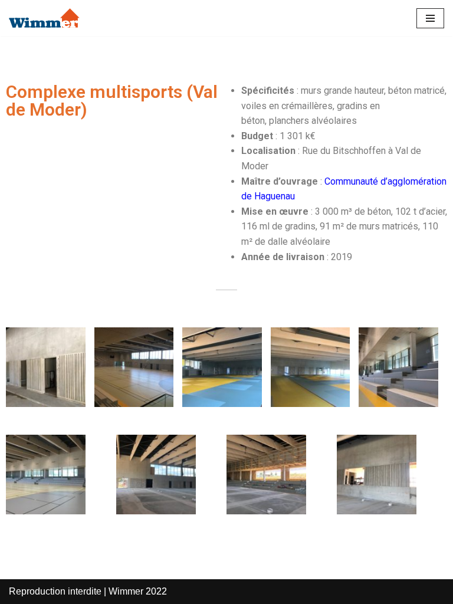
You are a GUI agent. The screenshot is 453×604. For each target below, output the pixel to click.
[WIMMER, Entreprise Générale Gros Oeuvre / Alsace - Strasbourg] (44, 18)
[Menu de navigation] (430, 18)
